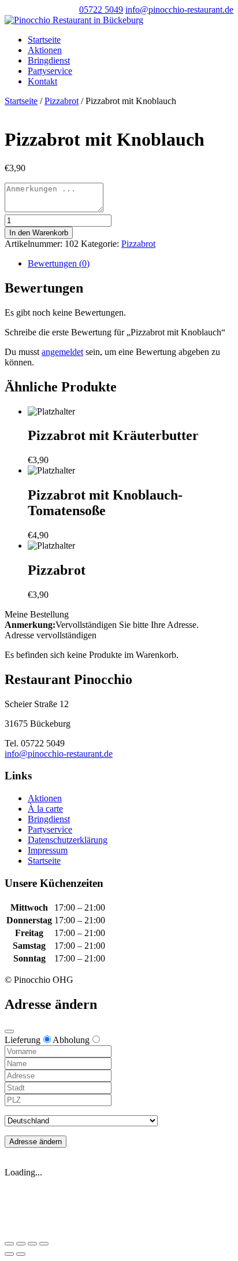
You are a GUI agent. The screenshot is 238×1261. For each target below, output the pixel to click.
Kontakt (42, 81)
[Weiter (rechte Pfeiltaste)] (20, 1254)
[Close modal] (9, 1031)
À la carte (45, 808)
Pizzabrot (61, 101)
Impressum (48, 850)
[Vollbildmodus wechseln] (32, 1243)
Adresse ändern (35, 1141)
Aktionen (45, 50)
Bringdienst (49, 60)
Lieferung (22, 1040)
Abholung (71, 1040)
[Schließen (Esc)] (9, 1243)
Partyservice (50, 71)
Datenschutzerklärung (67, 840)
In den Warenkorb (38, 232)
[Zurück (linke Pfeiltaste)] (9, 1254)
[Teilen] (20, 1243)
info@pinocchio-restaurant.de (59, 754)
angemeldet (62, 352)
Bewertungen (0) (59, 263)
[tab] (130, 263)
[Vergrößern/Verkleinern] (44, 1243)
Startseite (44, 40)
